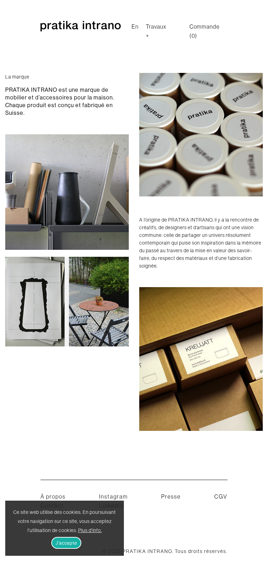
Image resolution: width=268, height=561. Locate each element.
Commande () (204, 31)
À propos (53, 496)
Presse (171, 496)
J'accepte (66, 543)
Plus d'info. (90, 530)
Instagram (113, 496)
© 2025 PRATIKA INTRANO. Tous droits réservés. (165, 551)
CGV (221, 496)
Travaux (156, 26)
